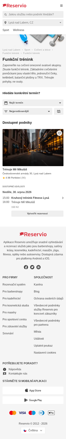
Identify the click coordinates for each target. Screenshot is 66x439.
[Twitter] (32, 267)
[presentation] (61, 5)
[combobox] (33, 22)
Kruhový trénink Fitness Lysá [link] (30, 197)
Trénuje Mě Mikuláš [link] (23, 202)
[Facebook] (26, 267)
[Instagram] (38, 267)
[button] (33, 102)
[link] (4, 30)
